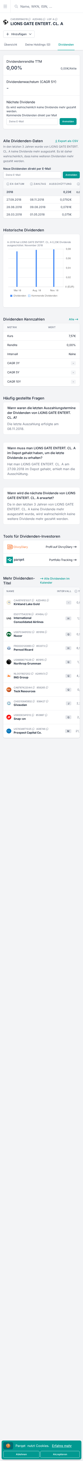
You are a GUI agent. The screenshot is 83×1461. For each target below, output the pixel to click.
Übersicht (10, 44)
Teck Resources (24, 691)
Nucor (18, 635)
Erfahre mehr (62, 1446)
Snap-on (20, 718)
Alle (72, 319)
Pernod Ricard (23, 649)
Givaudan (20, 705)
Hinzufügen (19, 34)
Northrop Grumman (27, 663)
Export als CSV (67, 141)
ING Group (21, 677)
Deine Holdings (37, 44)
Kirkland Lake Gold (27, 604)
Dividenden (66, 44)
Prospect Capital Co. (28, 732)
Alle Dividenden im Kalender (55, 580)
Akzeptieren (60, 1454)
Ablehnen (21, 1454)
